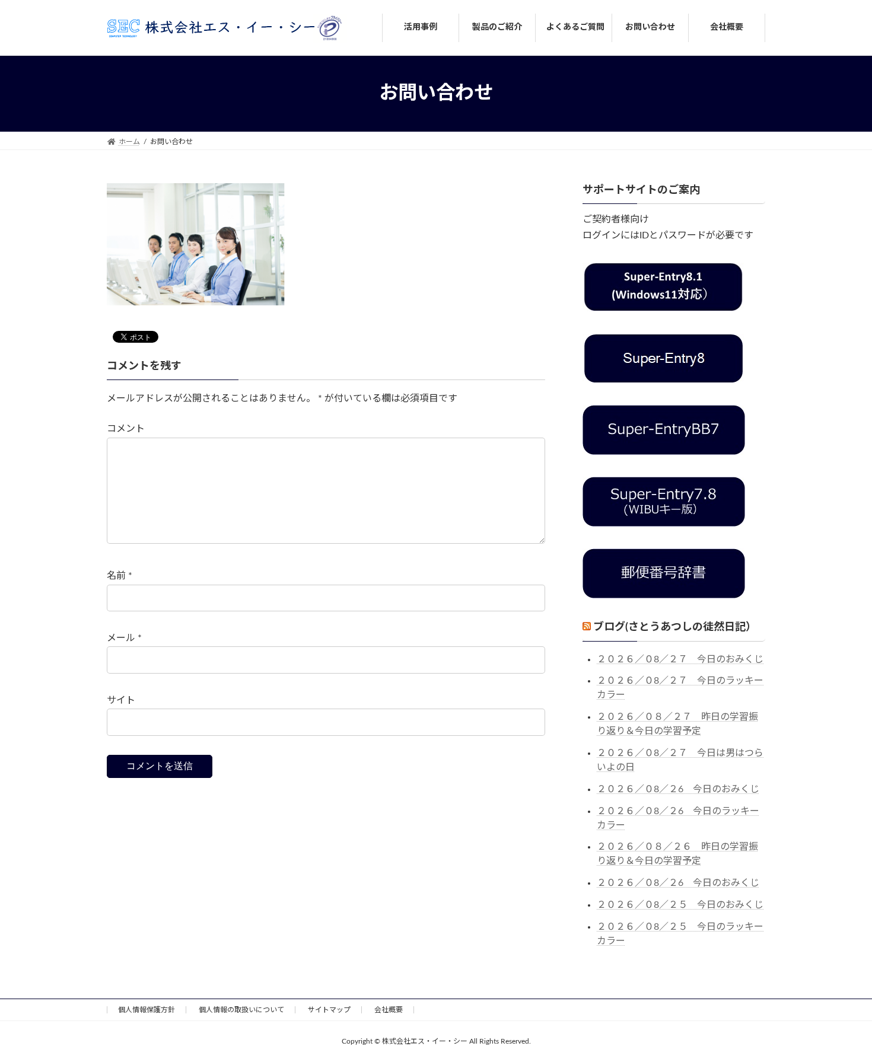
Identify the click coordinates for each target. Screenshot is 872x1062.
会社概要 (388, 1009)
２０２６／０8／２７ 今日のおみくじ (680, 659)
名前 (119, 576)
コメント (126, 428)
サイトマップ (329, 1009)
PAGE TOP (840, 1019)
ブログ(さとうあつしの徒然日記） (674, 627)
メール (124, 638)
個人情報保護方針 (146, 1009)
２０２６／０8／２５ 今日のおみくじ (680, 905)
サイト (121, 700)
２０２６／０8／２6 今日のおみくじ (678, 788)
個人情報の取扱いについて (241, 1009)
